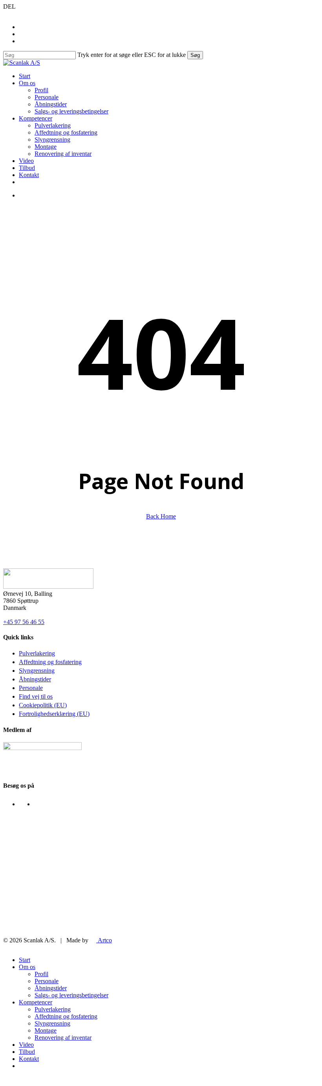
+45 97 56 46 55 (23, 622)
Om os (27, 967)
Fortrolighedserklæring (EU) (54, 713)
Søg (195, 55)
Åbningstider (35, 679)
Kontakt (29, 1058)
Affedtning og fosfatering (50, 662)
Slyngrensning (37, 670)
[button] (5, 1079)
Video (26, 1044)
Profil (41, 974)
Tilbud (27, 1051)
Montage (46, 1030)
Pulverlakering (37, 653)
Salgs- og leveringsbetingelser (71, 995)
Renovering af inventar (63, 1037)
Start (24, 959)
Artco (104, 940)
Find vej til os (36, 696)
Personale (31, 687)
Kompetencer (35, 1002)
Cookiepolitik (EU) (43, 705)
